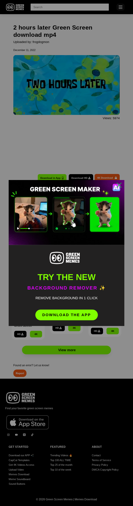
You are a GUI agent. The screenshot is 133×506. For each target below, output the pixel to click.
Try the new (67, 277)
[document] (66, 253)
